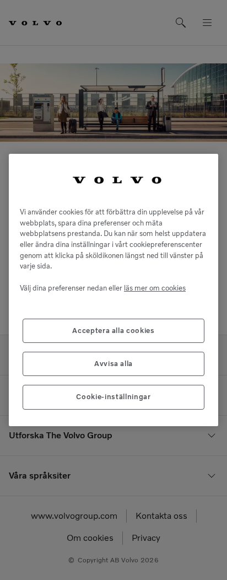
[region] (113, 290)
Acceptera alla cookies (113, 330)
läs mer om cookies (155, 288)
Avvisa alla (113, 363)
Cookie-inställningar (113, 397)
